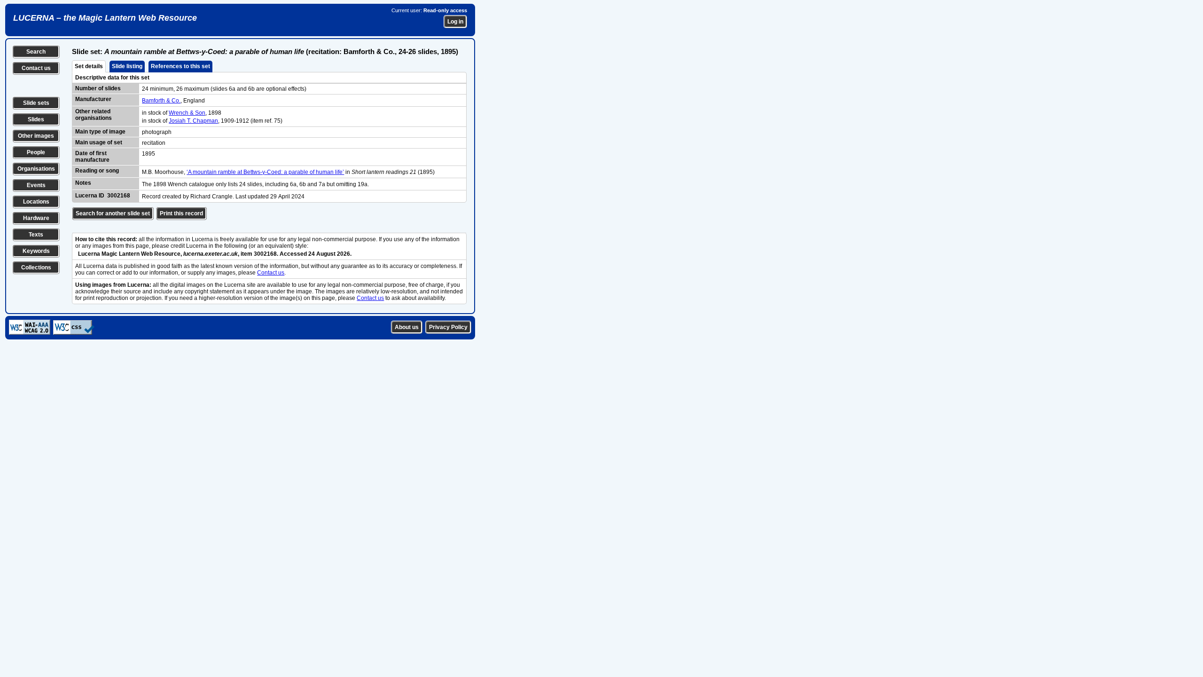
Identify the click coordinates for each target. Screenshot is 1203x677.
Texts (36, 234)
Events (36, 185)
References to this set (180, 66)
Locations (36, 201)
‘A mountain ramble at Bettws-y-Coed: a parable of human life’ (265, 172)
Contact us (36, 68)
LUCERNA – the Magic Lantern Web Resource (105, 18)
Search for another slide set (113, 213)
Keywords (36, 251)
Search (36, 51)
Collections (36, 267)
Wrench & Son (187, 113)
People (36, 152)
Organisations (36, 168)
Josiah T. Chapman (193, 121)
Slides (36, 119)
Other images (36, 136)
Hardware (36, 218)
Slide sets (36, 103)
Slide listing (127, 66)
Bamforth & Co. (161, 100)
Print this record (181, 213)
